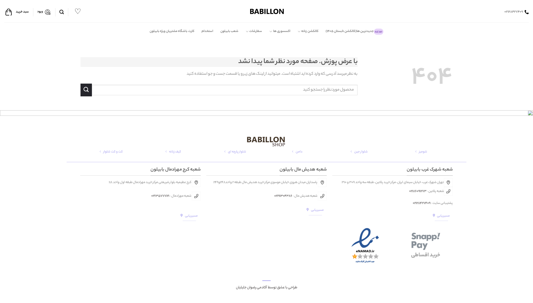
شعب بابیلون (229, 31)
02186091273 (417, 191)
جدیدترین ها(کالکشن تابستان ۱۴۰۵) (354, 31)
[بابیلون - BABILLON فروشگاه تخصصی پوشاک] (266, 11)
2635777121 (161, 196)
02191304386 (283, 196)
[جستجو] (61, 12)
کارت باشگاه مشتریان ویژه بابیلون (172, 31)
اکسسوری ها (281, 31)
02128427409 (422, 203)
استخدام (207, 31)
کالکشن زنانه (309, 31)
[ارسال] (86, 90)
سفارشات (255, 31)
